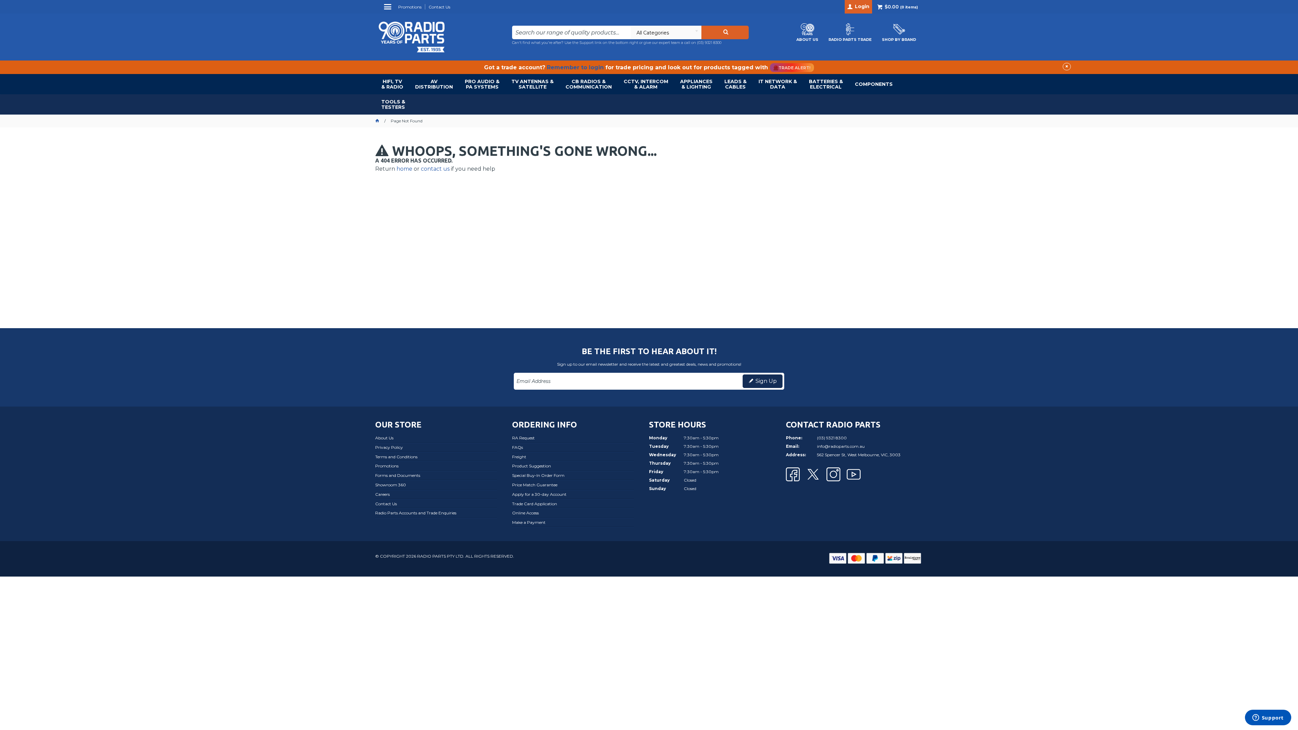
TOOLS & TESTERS (393, 104)
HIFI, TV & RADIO (392, 84)
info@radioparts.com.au (841, 446)
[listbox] (665, 32)
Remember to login (575, 67)
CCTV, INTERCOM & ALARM (646, 84)
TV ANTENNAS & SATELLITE (532, 84)
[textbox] (571, 32)
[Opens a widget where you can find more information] (1268, 718)
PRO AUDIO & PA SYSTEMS (482, 84)
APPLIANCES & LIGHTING (696, 84)
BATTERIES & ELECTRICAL (826, 84)
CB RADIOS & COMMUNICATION (589, 84)
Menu (388, 9)
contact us (435, 169)
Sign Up (766, 381)
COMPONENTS (874, 84)
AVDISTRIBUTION (434, 84)
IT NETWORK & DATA (778, 84)
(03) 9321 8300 (709, 42)
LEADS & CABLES (735, 84)
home (404, 169)
